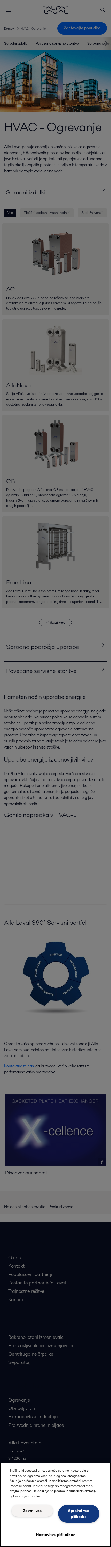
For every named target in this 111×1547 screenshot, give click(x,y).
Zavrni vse (32, 1510)
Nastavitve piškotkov (55, 1534)
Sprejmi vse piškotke (78, 1513)
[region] (55, 1505)
